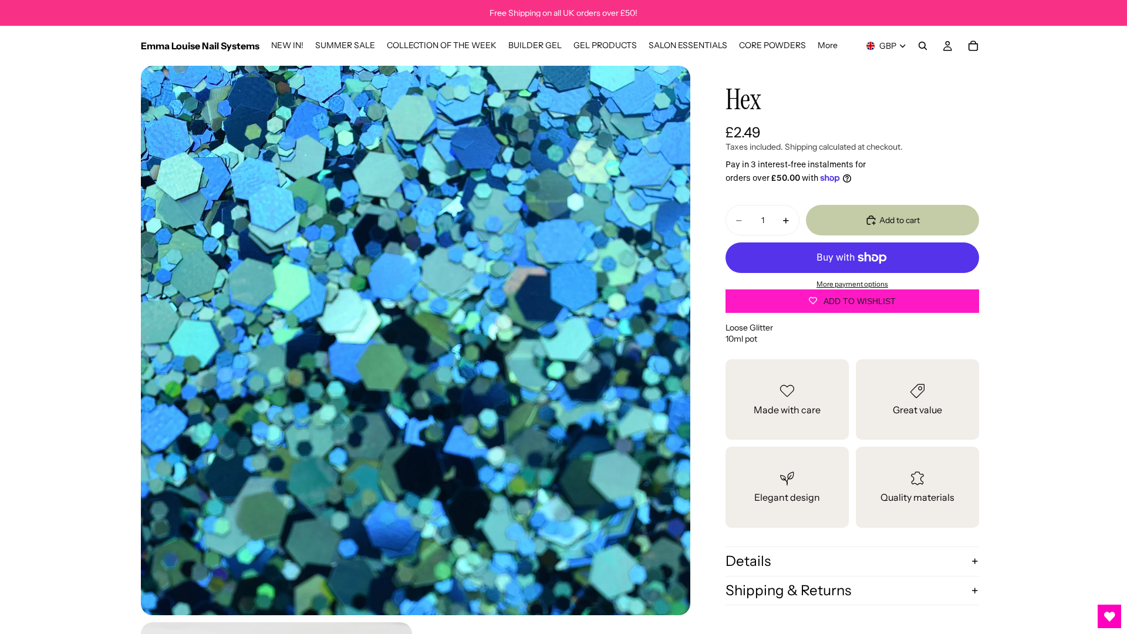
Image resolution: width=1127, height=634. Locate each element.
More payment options (852, 284)
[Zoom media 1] (415, 340)
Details (748, 560)
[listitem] (827, 45)
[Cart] (973, 46)
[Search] (923, 46)
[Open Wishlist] (1109, 616)
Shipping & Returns (788, 590)
